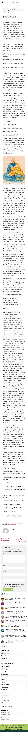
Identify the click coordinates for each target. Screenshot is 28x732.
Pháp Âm (3, 679)
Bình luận (5, 553)
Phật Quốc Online (5, 684)
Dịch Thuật (3, 661)
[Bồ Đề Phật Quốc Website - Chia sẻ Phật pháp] (14, 2)
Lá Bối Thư (3, 671)
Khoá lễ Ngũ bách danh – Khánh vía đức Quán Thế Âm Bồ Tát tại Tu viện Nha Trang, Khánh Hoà (15, 636)
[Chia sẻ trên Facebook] (10, 516)
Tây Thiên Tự (4, 689)
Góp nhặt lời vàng (5, 666)
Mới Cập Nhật (13, 8)
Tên (4, 565)
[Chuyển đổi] (26, 656)
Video (2, 703)
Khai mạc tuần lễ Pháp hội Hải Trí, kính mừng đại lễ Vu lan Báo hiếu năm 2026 (16, 625)
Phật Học (3, 682)
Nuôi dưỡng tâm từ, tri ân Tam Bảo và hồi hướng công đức (15, 599)
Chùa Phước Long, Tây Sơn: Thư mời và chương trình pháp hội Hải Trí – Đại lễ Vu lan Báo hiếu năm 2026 (15, 631)
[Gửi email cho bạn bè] (15, 516)
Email (4, 571)
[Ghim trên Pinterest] (18, 516)
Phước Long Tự (4, 687)
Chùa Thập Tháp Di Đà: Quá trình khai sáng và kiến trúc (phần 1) (21, 539)
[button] (2, 2)
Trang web (5, 578)
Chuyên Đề (3, 656)
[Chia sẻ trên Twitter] (13, 516)
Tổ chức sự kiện (5, 700)
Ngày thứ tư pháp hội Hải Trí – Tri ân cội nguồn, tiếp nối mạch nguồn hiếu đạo (14, 612)
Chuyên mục (4, 658)
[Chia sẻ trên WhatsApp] (8, 516)
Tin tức (2, 697)
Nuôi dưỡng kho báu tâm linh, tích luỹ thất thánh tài (15, 608)
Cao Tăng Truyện (6, 8)
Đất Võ (14, 17)
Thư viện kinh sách (5, 695)
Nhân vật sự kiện (5, 676)
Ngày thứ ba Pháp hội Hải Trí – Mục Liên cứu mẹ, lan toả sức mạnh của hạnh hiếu (16, 617)
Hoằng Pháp (4, 669)
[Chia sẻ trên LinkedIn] (20, 516)
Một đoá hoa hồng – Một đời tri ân (13, 602)
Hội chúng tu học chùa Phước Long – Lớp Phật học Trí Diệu (15, 641)
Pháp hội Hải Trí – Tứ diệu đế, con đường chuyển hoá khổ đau (15, 621)
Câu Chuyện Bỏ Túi (5, 653)
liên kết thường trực (12, 524)
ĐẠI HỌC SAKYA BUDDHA (7, 663)
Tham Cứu (3, 692)
